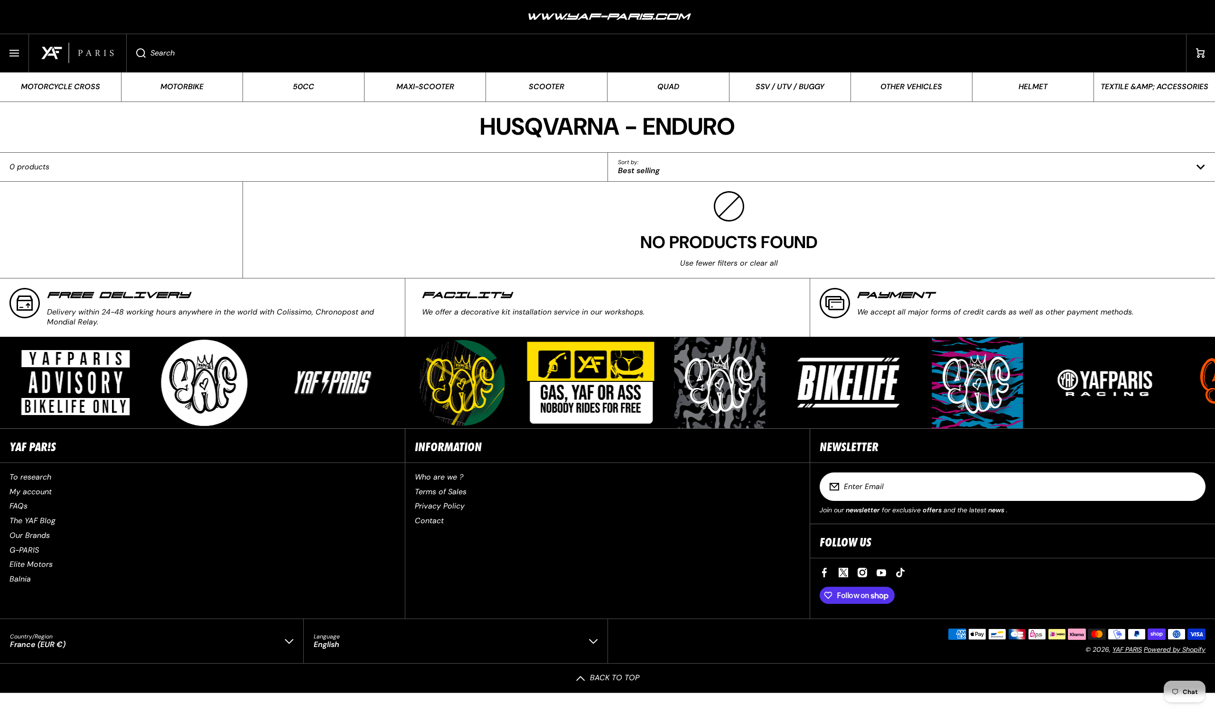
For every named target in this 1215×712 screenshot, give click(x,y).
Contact (429, 521)
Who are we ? (439, 477)
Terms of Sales (441, 492)
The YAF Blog (32, 521)
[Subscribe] (1192, 486)
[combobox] (656, 53)
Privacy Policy (440, 506)
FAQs (18, 506)
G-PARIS (24, 550)
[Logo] (77, 53)
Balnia (20, 579)
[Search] (136, 53)
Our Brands (29, 535)
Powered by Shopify (1175, 649)
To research (30, 477)
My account (30, 492)
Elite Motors (31, 564)
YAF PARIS (1127, 649)
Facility (467, 295)
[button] (1201, 53)
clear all (764, 263)
